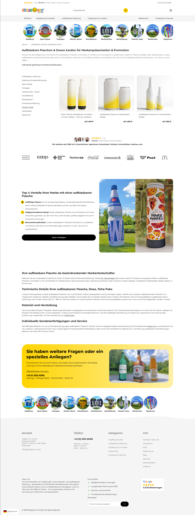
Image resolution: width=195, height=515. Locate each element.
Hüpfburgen (69, 315)
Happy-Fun (152, 326)
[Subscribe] (125, 504)
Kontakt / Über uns (151, 440)
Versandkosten (149, 463)
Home (24, 44)
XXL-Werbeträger (107, 278)
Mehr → (25, 60)
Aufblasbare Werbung (71, 18)
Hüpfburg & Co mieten (97, 18)
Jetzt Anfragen (59, 237)
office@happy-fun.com (37, 371)
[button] (170, 10)
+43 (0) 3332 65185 (164, 3)
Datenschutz (148, 451)
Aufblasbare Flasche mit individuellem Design (155, 115)
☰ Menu (27, 18)
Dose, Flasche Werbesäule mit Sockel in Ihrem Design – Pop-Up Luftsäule (76, 115)
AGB (145, 447)
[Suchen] (125, 10)
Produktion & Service (164, 18)
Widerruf (147, 466)
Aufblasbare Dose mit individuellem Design (115, 115)
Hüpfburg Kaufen (115, 440)
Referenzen (143, 18)
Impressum (148, 443)
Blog (145, 455)
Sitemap (146, 459)
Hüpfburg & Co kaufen (45, 18)
